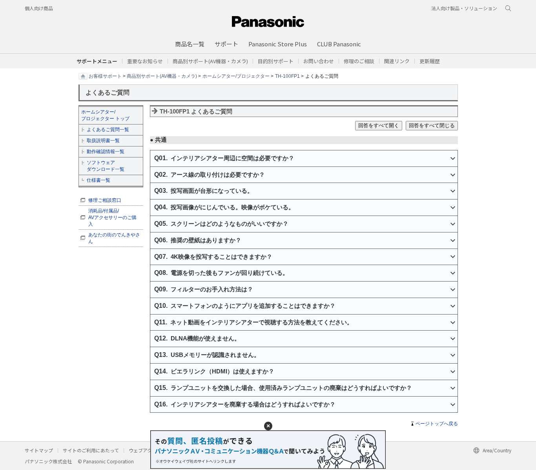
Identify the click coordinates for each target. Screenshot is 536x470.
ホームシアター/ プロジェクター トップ (105, 115)
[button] (276, 61)
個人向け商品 (39, 8)
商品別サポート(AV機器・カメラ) (162, 76)
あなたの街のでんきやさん (114, 238)
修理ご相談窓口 (104, 200)
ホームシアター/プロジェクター (236, 76)
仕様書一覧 (98, 180)
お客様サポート (105, 76)
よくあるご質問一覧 (108, 129)
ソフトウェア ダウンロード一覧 (105, 166)
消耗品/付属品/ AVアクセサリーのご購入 (112, 217)
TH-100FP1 (287, 76)
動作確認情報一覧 (105, 151)
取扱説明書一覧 (103, 140)
